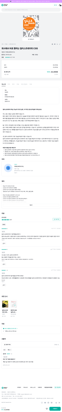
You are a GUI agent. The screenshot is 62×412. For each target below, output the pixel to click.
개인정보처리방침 (48, 387)
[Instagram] (42, 403)
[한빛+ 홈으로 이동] (4, 5)
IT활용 (6, 44)
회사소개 (26, 387)
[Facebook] (48, 403)
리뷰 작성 (57, 219)
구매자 (3, 224)
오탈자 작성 (8, 344)
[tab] (4, 84)
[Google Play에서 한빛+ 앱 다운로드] (59, 403)
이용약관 (40, 387)
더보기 (31, 205)
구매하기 (55, 409)
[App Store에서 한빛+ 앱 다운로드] (56, 403)
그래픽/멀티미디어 (12, 44)
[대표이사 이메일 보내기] (14, 392)
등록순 (55, 344)
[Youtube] (45, 403)
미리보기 (32, 39)
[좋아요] (47, 409)
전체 (2, 44)
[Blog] (52, 403)
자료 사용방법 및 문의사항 (10, 328)
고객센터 (19, 387)
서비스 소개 (32, 387)
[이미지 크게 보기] (31, 26)
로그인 (55, 5)
